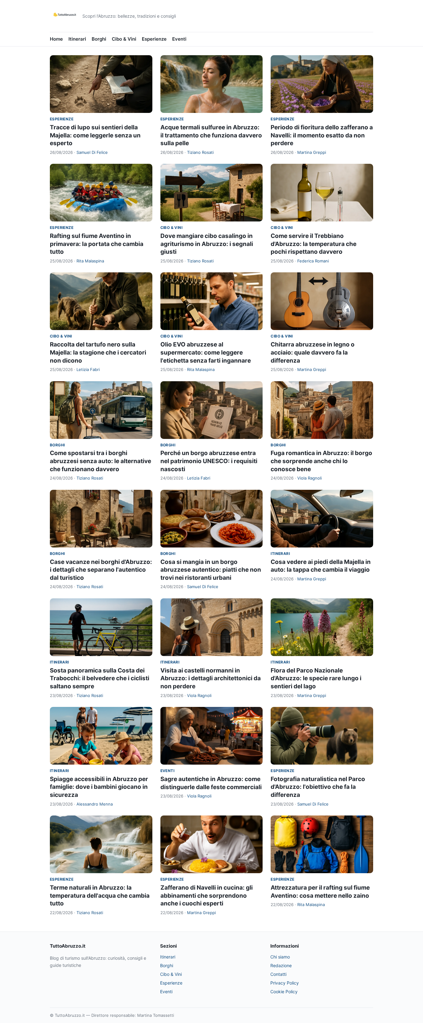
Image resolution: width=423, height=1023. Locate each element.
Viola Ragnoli (309, 478)
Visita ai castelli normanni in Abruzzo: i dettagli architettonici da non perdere (210, 678)
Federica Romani (313, 260)
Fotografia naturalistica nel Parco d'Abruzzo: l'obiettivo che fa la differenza (318, 786)
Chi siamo (280, 956)
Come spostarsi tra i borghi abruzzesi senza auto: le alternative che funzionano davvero (100, 460)
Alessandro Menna (94, 804)
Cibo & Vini (124, 39)
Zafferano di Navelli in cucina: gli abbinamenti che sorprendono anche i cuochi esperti (206, 895)
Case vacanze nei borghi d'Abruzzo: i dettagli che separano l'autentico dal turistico (101, 569)
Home (56, 39)
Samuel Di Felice (92, 152)
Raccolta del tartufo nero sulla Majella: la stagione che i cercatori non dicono (98, 352)
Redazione (281, 965)
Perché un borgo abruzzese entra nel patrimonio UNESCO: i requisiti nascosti (208, 460)
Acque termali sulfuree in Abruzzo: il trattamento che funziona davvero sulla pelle (211, 135)
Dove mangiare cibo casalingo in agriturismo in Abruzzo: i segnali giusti (206, 243)
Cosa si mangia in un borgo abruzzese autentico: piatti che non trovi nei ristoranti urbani (210, 569)
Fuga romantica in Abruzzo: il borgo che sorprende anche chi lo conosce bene (321, 460)
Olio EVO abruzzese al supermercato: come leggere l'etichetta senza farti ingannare (205, 352)
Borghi (99, 39)
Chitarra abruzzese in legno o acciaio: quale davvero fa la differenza (313, 352)
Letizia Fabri (88, 369)
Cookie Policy (284, 991)
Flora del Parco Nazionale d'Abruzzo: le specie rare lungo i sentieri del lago (316, 678)
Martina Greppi (311, 152)
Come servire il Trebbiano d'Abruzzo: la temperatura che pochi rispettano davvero (313, 243)
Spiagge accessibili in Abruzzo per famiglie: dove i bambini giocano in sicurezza (99, 786)
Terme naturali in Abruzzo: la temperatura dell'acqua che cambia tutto (100, 895)
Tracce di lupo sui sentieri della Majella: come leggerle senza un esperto (95, 135)
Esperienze (154, 39)
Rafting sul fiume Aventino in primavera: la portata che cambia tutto (96, 243)
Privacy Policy (284, 982)
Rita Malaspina (90, 260)
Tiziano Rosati (200, 152)
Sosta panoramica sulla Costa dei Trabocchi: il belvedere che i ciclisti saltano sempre (99, 678)
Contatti (278, 974)
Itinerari (77, 39)
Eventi (179, 39)
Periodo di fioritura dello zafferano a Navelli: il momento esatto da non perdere (322, 135)
